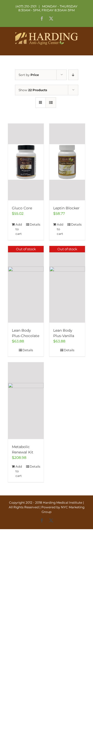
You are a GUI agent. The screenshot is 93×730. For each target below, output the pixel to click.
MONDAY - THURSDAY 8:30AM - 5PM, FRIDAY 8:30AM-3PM (48, 8)
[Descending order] (73, 75)
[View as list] (51, 103)
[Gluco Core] (26, 162)
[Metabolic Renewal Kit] (26, 400)
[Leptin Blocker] (67, 162)
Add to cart (19, 229)
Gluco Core (22, 208)
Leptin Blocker (66, 208)
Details (35, 224)
